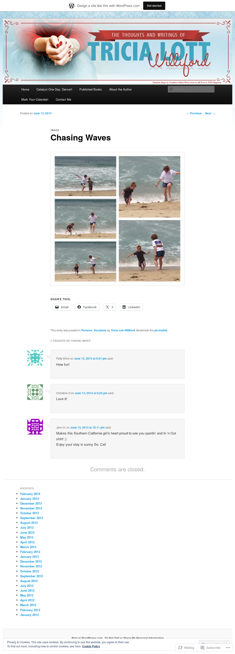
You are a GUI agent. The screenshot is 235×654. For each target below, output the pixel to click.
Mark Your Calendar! (34, 99)
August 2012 (29, 581)
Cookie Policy (91, 646)
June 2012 (27, 590)
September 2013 (31, 518)
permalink (160, 330)
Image (55, 130)
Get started (154, 5)
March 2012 (28, 605)
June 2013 (27, 532)
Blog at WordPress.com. (87, 638)
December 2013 (31, 503)
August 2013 (29, 522)
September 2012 (31, 576)
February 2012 (30, 610)
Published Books (90, 89)
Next (210, 113)
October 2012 (29, 571)
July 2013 (27, 527)
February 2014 (30, 494)
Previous (194, 113)
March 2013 (28, 547)
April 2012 (27, 600)
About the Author (120, 89)
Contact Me (63, 99)
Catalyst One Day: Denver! (54, 89)
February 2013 (30, 552)
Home (25, 89)
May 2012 (26, 595)
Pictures (86, 330)
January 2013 (29, 556)
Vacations (100, 330)
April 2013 (27, 542)
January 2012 (29, 615)
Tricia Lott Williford (123, 330)
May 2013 (26, 537)
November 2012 (31, 566)
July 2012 (27, 585)
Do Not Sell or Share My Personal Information (134, 638)
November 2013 (31, 508)
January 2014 (29, 498)
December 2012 (31, 561)
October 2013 (29, 513)
